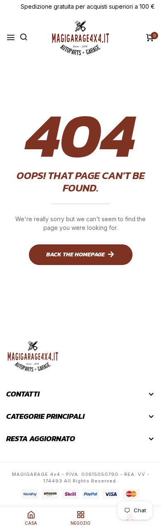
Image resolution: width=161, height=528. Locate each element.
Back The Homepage (75, 254)
